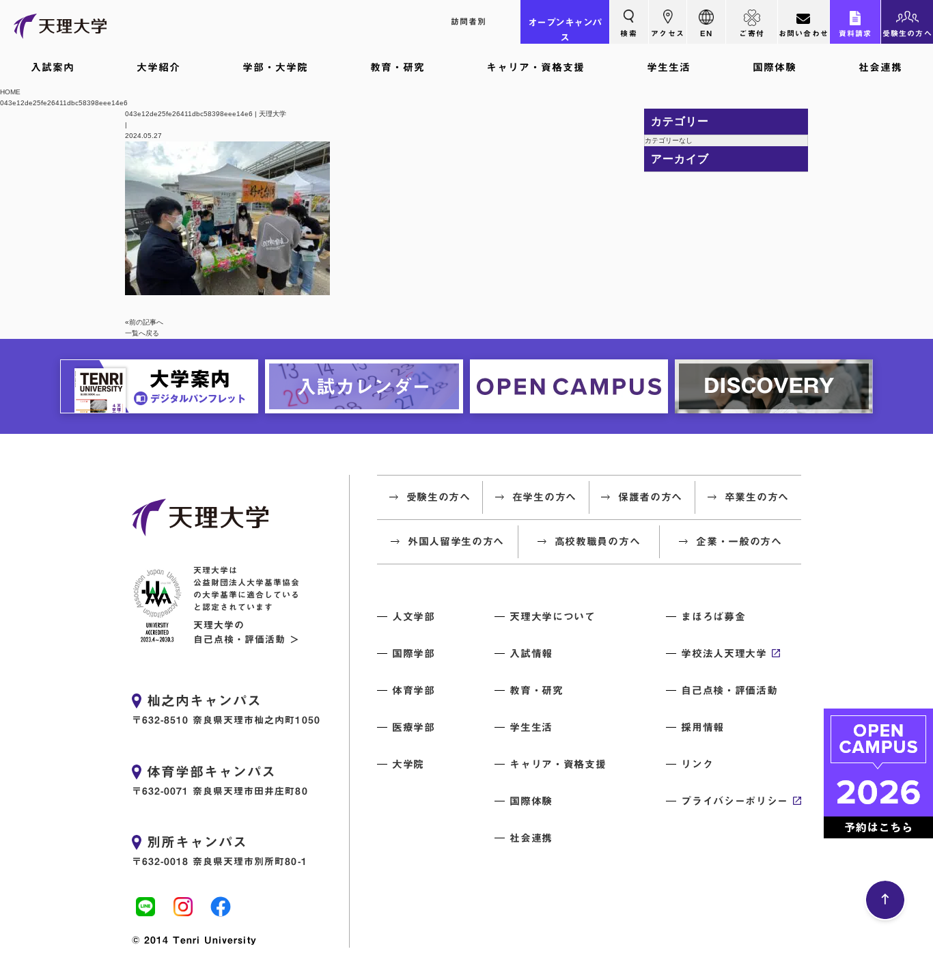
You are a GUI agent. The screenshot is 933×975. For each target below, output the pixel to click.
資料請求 (855, 33)
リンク (697, 764)
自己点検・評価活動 (729, 690)
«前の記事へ (144, 322)
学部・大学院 (275, 67)
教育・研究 (397, 67)
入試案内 (52, 67)
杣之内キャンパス (204, 700)
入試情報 (531, 653)
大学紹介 (158, 67)
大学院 (408, 764)
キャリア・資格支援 (535, 67)
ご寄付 (751, 33)
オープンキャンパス (565, 30)
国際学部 (413, 653)
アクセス (667, 33)
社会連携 (880, 67)
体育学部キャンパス (211, 771)
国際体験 (774, 67)
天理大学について (552, 617)
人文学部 (413, 617)
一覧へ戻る (142, 333)
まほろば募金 (713, 617)
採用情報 (702, 727)
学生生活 (669, 67)
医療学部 (413, 727)
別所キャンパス (197, 842)
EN (706, 33)
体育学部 (413, 690)
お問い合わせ (803, 33)
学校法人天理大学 (723, 653)
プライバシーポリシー (734, 801)
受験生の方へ (907, 33)
